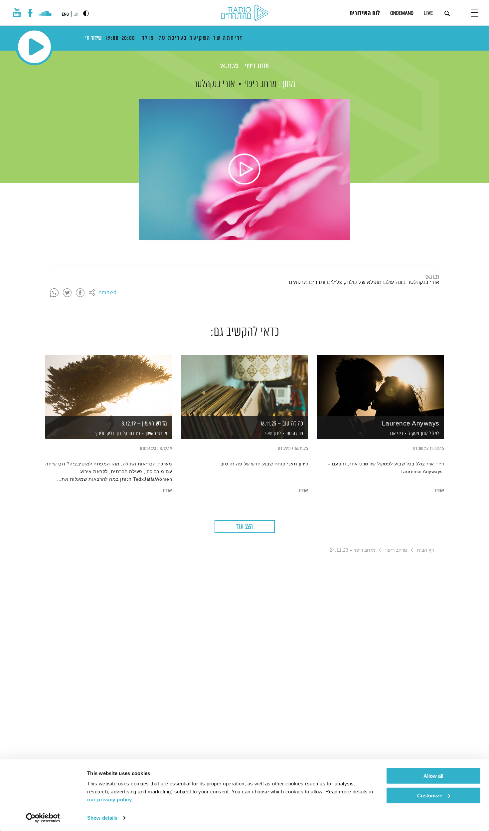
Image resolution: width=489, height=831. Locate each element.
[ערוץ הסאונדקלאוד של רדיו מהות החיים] (45, 14)
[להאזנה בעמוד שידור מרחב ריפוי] (244, 169)
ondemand (401, 13)
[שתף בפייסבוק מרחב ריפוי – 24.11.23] (80, 293)
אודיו (439, 490)
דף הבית (425, 550)
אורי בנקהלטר (214, 84)
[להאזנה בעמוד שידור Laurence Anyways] (380, 385)
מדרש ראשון (156, 433)
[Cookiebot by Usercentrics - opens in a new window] (43, 818)
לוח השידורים (365, 14)
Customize (429, 795)
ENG (65, 14)
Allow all (433, 776)
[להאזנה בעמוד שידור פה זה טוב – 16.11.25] (244, 385)
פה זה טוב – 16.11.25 (281, 423)
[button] (474, 13)
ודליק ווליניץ (104, 433)
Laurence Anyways (410, 423)
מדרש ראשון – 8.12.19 (144, 423)
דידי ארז (396, 433)
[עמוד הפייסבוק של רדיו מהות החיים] (30, 13)
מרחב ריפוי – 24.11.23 (244, 66)
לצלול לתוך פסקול (423, 433)
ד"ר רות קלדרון (128, 433)
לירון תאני (272, 433)
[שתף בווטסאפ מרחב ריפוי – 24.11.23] (54, 293)
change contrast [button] (86, 13)
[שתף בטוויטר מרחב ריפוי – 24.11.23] (67, 293)
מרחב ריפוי (260, 84)
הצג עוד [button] (244, 527)
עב (76, 14)
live (428, 13)
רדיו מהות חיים (244, 13)
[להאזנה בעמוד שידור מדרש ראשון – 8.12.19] (108, 385)
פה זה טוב (294, 433)
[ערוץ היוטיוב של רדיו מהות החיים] (17, 12)
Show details (102, 818)
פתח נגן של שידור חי (34, 46)
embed (107, 293)
